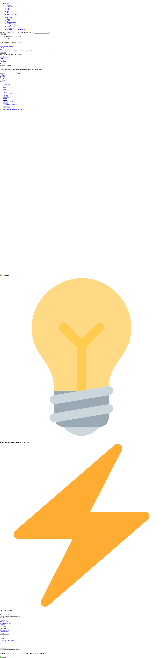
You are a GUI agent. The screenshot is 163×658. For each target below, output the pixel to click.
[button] (7, 46)
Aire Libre (6, 97)
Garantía (2, 638)
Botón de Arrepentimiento (7, 641)
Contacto (2, 624)
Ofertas (2, 60)
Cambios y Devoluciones (6, 640)
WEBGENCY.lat (42, 653)
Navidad (5, 103)
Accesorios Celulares (9, 94)
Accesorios (6, 95)
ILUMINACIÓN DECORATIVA (12, 109)
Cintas (5, 98)
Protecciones (6, 107)
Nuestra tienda (4, 621)
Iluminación (6, 84)
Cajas (4, 87)
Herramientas (7, 90)
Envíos (2, 637)
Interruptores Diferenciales (10, 104)
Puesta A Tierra (7, 106)
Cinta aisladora (4, 631)
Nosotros (2, 620)
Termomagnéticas (8, 101)
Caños (5, 100)
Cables (5, 89)
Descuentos (3, 61)
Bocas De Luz (7, 92)
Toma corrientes (4, 630)
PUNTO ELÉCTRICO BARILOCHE (16, 653)
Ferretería (5, 86)
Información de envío (5, 623)
